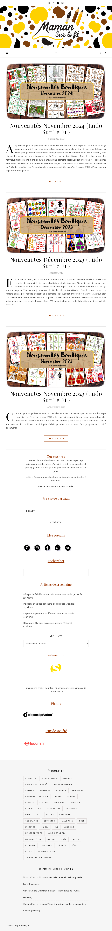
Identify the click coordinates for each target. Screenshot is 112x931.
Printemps (47, 845)
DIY (40, 809)
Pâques (62, 845)
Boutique (61, 790)
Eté (39, 815)
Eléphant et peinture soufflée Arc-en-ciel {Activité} (48, 613)
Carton (71, 796)
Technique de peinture (38, 857)
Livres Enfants (33, 833)
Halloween (67, 821)
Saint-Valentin (46, 851)
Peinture (30, 845)
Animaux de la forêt (37, 784)
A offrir (30, 790)
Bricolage (77, 790)
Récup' (29, 851)
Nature (52, 839)
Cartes (58, 796)
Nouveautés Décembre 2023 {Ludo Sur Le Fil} (56, 262)
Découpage (72, 809)
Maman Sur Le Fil (32, 877)
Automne (45, 790)
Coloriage (60, 802)
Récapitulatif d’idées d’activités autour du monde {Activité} (52, 594)
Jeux (56, 827)
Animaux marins (63, 784)
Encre (28, 815)
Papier (75, 839)
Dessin (29, 809)
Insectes (30, 827)
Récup (75, 845)
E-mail (30, 510)
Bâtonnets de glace (36, 796)
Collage (44, 802)
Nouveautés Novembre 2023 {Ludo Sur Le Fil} (56, 397)
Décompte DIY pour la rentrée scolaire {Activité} (47, 622)
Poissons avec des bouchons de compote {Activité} (49, 603)
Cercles (29, 802)
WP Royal (25, 925)
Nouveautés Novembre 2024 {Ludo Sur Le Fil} (56, 128)
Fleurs (50, 815)
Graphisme (65, 815)
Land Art (69, 827)
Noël (63, 839)
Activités (30, 778)
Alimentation (49, 778)
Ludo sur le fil (56, 833)
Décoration (54, 809)
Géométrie (50, 821)
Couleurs (76, 802)
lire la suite (56, 181)
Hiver (82, 821)
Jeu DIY (44, 827)
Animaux (67, 778)
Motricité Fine (33, 839)
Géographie (31, 821)
